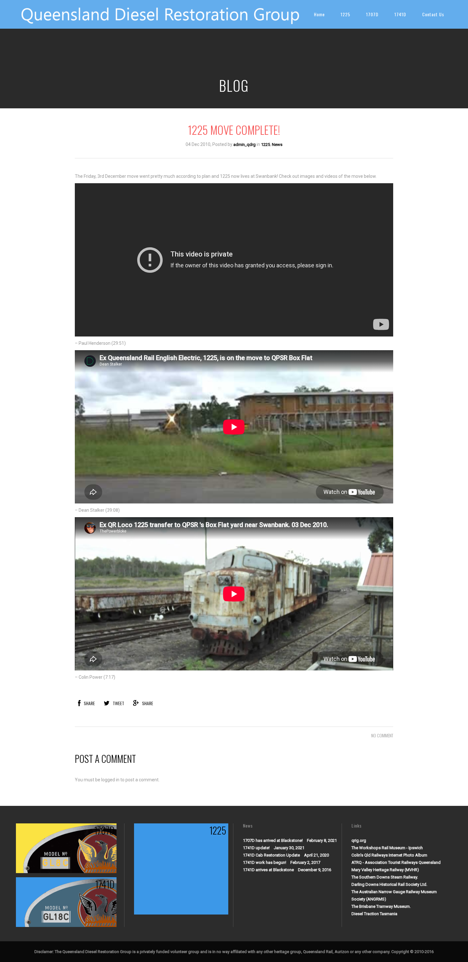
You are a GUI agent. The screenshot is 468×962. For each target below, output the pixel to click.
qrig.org (358, 840)
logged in (110, 779)
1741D (400, 14)
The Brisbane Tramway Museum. (381, 906)
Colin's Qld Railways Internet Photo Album (389, 855)
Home (319, 14)
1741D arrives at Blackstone (268, 869)
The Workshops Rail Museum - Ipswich (387, 847)
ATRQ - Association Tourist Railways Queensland (396, 862)
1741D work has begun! (264, 862)
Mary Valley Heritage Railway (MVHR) (385, 869)
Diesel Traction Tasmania (374, 913)
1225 (345, 14)
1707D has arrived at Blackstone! (273, 840)
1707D (372, 14)
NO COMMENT (382, 735)
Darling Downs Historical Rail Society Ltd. (389, 884)
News (277, 144)
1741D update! (256, 847)
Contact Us (433, 14)
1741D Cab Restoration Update (271, 855)
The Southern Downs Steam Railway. (384, 877)
